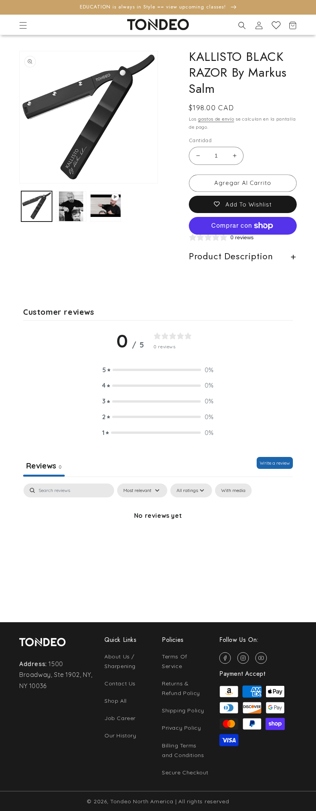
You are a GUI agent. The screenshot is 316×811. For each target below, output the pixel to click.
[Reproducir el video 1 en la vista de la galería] (105, 206)
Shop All (115, 700)
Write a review (275, 463)
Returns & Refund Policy (181, 688)
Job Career (120, 718)
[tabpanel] (158, 541)
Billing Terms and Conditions (183, 750)
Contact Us (120, 683)
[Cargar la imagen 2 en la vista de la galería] (71, 206)
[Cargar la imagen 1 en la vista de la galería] (36, 206)
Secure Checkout (185, 772)
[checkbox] (233, 490)
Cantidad (200, 140)
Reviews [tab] (44, 465)
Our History (120, 735)
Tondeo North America (141, 801)
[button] (23, 25)
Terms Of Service (174, 661)
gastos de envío (216, 119)
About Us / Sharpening (120, 661)
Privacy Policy (181, 727)
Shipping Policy (183, 710)
